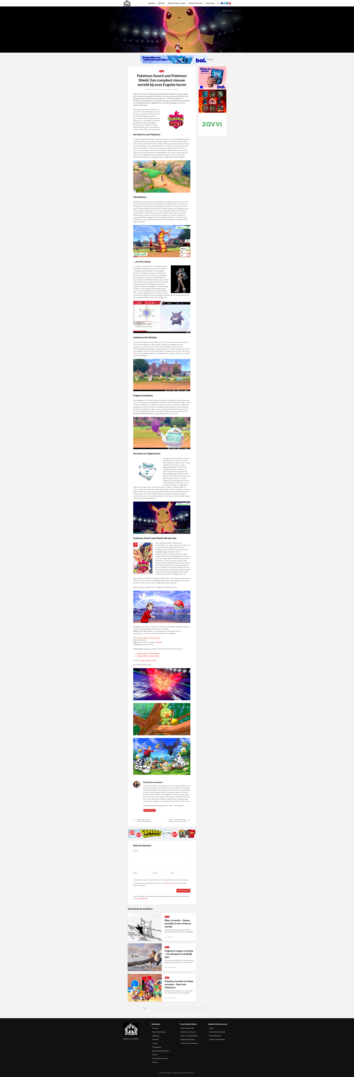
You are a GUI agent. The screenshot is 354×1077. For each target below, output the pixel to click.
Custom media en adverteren (189, 1043)
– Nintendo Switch (148, 653)
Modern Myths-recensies (148, 660)
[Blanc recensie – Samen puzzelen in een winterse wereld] (145, 926)
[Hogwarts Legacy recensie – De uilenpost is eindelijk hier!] (145, 957)
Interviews (155, 1039)
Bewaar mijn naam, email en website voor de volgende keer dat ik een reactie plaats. (162, 880)
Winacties (161, 3)
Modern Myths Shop (195, 3)
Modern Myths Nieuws (159, 1032)
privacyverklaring (142, 898)
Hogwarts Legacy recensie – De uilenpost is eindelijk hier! (179, 954)
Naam (135, 873)
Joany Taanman (168, 937)
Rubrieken (151, 3)
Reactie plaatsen (174, 89)
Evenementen (210, 3)
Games (161, 71)
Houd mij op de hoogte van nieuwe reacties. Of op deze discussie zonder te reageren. (160, 884)
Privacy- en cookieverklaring (189, 1036)
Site (172, 873)
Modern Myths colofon (187, 1028)
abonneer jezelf (170, 883)
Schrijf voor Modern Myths (217, 1039)
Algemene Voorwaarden (188, 1039)
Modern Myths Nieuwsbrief (217, 1032)
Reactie (135, 850)
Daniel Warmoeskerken (150, 89)
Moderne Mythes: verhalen (177, 3)
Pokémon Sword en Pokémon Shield (148, 638)
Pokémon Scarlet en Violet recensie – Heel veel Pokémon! (179, 984)
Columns (155, 1043)
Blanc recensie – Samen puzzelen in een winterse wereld (178, 923)
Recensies (155, 1028)
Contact (211, 1028)
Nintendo (159, 642)
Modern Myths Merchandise (160, 1051)
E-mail (154, 873)
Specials (154, 1054)
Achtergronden (156, 1047)
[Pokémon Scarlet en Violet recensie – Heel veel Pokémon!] (145, 987)
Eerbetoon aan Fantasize (188, 1032)
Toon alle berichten (150, 810)
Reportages (155, 1036)
